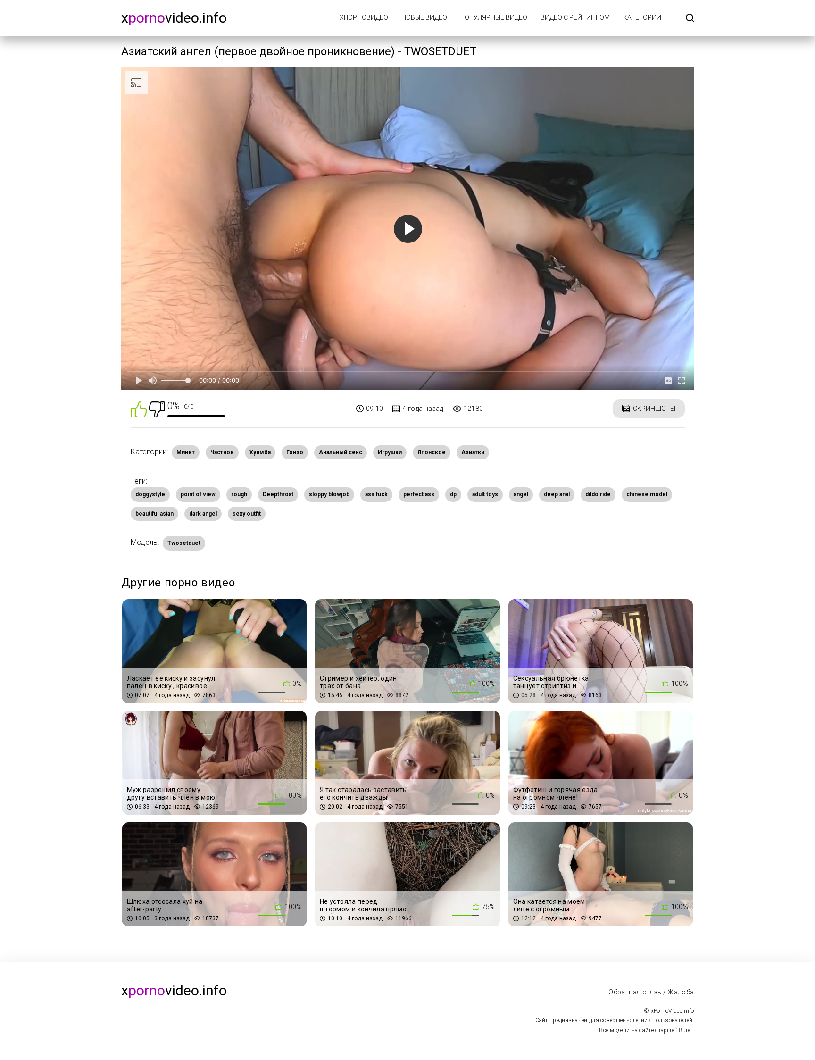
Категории (642, 17)
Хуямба (260, 452)
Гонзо (294, 452)
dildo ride (598, 494)
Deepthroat (278, 494)
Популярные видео (493, 17)
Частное (222, 452)
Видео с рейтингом (575, 17)
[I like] (139, 408)
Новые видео (424, 17)
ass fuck (376, 494)
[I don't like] (157, 408)
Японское (431, 452)
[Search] (690, 19)
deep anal (557, 494)
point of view (198, 494)
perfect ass (418, 494)
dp (453, 494)
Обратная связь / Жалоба (651, 992)
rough (239, 494)
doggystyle (150, 494)
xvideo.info (174, 17)
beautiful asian (154, 513)
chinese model (646, 494)
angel (521, 494)
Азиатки (472, 452)
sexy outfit (247, 513)
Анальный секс (340, 452)
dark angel (203, 513)
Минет (185, 452)
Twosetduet (183, 543)
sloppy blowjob (329, 494)
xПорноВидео (364, 17)
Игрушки (390, 452)
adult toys (485, 494)
